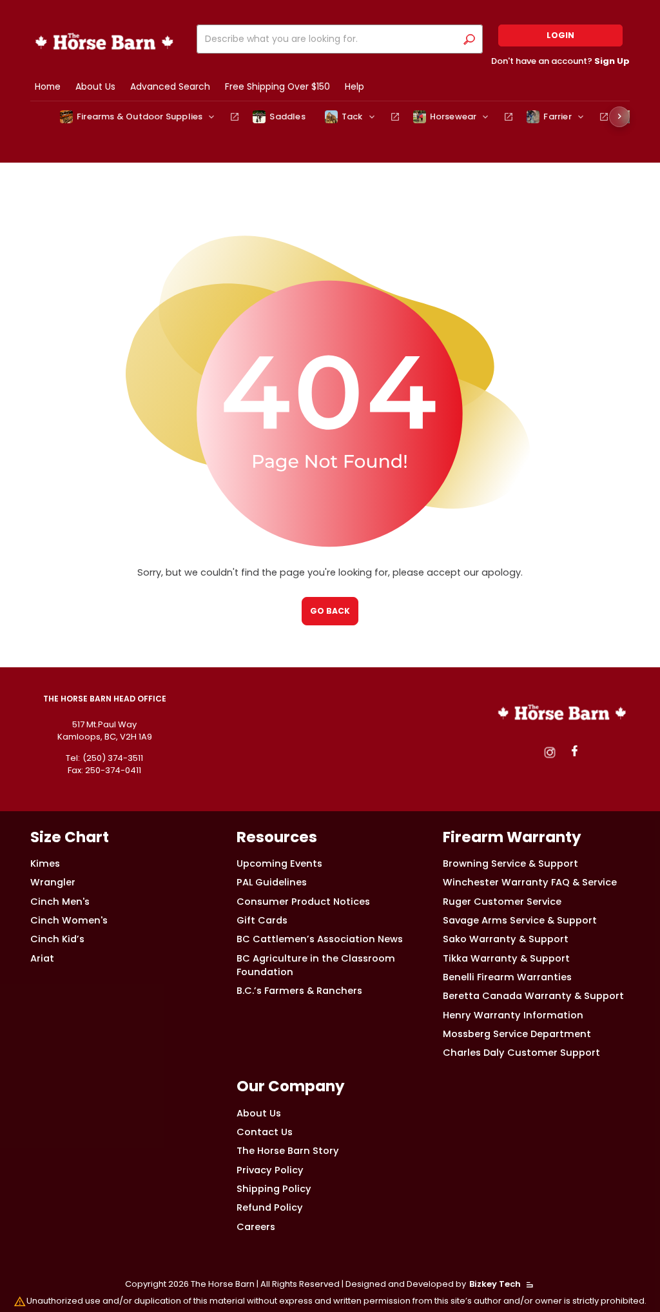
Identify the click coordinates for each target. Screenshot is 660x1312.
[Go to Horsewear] (508, 117)
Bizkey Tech (495, 1284)
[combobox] (329, 39)
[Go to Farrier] (604, 117)
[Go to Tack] (395, 117)
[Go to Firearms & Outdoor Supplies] (234, 117)
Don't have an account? (560, 61)
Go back (330, 610)
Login (560, 35)
